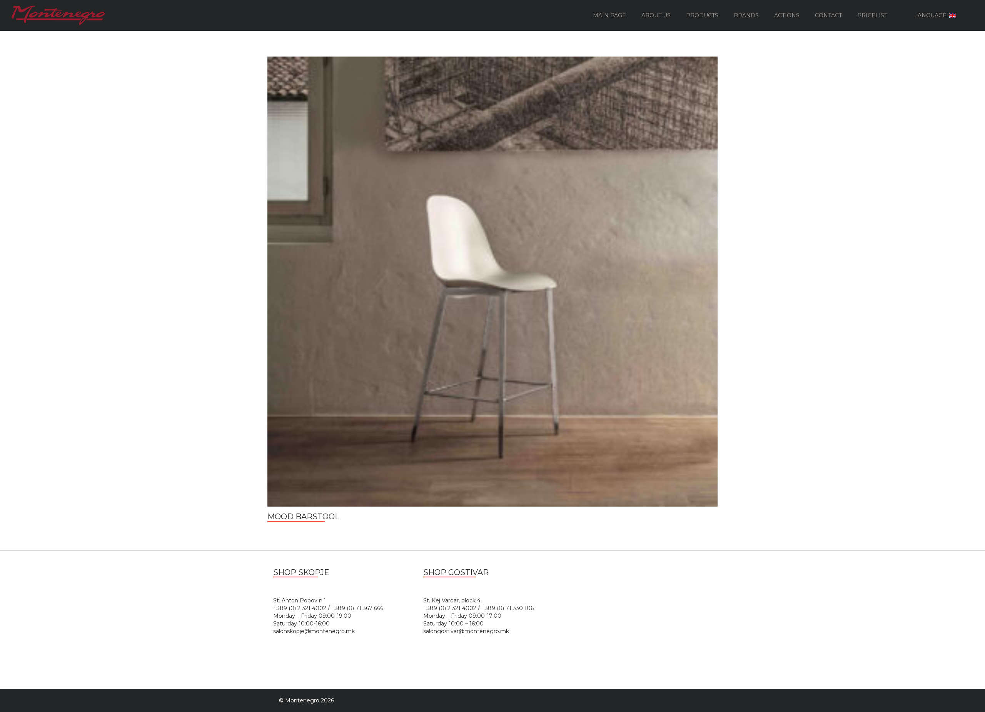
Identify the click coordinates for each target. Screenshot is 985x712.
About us (656, 15)
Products (702, 15)
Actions (787, 15)
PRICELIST (872, 15)
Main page (609, 15)
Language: (931, 15)
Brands (746, 15)
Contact (828, 15)
